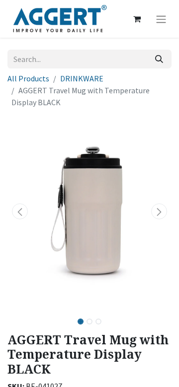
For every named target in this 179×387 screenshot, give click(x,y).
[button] (19, 211)
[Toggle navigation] (161, 19)
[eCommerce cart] (137, 19)
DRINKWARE (81, 78)
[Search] (159, 59)
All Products (28, 78)
